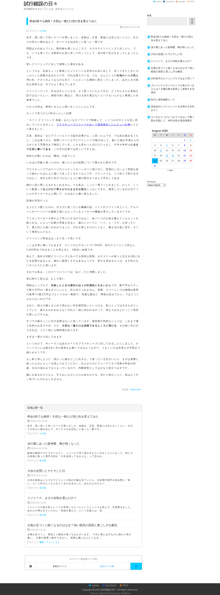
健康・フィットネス (49, 542)
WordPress (125, 593)
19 (167, 155)
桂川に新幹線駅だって (163, 99)
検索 (149, 15)
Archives (151, 181)
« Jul (169, 170)
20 (173, 155)
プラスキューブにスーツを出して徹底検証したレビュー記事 (93, 124)
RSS (192, 1)
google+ (182, 1)
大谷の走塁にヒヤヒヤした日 (166, 54)
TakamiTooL (104, 593)
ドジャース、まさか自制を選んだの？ (171, 61)
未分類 (42, 460)
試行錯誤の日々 (109, 589)
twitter (158, 1)
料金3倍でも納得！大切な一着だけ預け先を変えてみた (63, 21)
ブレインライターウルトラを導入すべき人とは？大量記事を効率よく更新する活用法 (172, 89)
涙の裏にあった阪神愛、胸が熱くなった (172, 47)
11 (161, 150)
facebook (169, 1)
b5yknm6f (135, 389)
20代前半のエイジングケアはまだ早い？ (173, 78)
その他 (42, 31)
